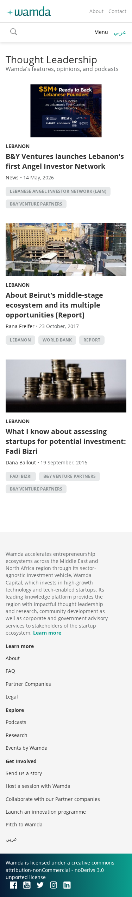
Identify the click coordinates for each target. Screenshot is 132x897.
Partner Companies (28, 684)
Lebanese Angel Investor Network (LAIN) (58, 191)
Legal (12, 696)
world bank (57, 340)
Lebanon (18, 146)
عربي (120, 32)
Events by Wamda (27, 747)
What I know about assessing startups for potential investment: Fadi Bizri (66, 441)
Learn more (47, 632)
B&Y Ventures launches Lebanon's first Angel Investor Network (65, 161)
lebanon (20, 340)
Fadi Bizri (21, 476)
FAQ (10, 670)
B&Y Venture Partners (36, 204)
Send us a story (24, 773)
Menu (101, 32)
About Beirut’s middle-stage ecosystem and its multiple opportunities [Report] (54, 305)
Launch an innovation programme (46, 811)
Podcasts (16, 722)
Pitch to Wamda (24, 824)
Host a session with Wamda (38, 786)
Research (16, 735)
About (96, 11)
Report (91, 340)
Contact (117, 11)
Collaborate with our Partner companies (53, 799)
